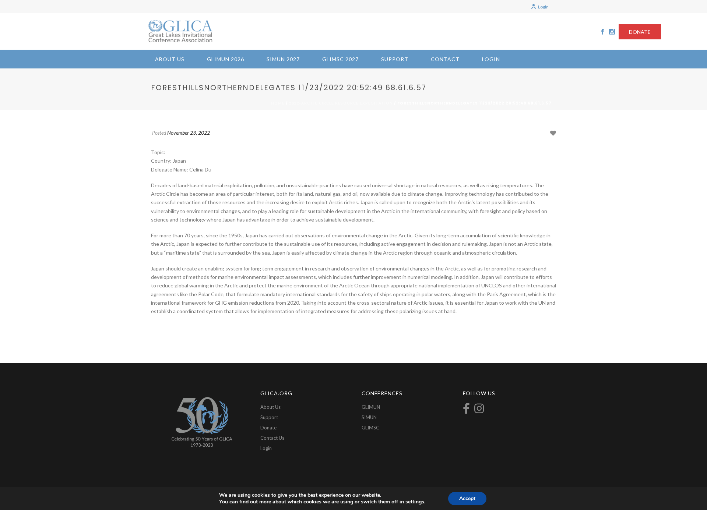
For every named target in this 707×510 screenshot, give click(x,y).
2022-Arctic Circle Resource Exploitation (341, 103)
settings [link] (414, 501)
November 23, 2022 (188, 133)
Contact (445, 59)
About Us (169, 59)
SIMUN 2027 (283, 59)
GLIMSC (370, 428)
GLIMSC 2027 (340, 59)
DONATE (640, 32)
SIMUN (369, 417)
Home (278, 103)
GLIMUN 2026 (225, 59)
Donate (268, 428)
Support (394, 59)
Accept (467, 498)
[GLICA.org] (180, 31)
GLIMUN (371, 407)
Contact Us (272, 438)
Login (543, 7)
